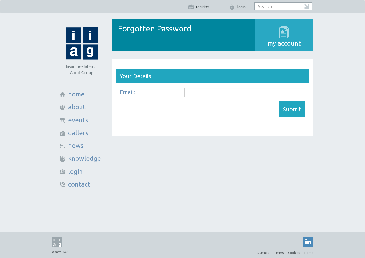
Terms (279, 253)
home (76, 94)
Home (308, 253)
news (75, 145)
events (78, 120)
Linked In (308, 242)
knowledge (84, 158)
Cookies (294, 253)
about (77, 107)
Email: (127, 92)
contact (79, 184)
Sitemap (263, 253)
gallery (78, 132)
